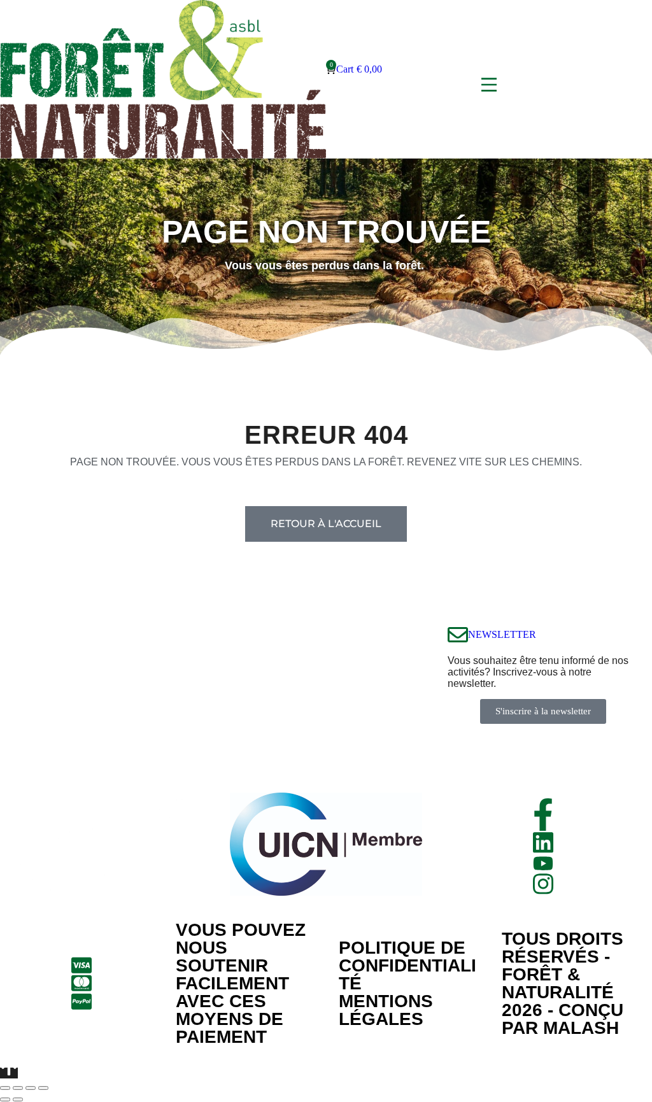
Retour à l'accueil (326, 524)
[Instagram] (543, 884)
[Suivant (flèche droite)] (18, 1099)
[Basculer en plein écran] (30, 1088)
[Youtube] (543, 863)
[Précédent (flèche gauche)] (5, 1099)
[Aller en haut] (9, 1073)
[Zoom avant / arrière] (43, 1088)
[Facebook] (543, 814)
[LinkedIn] (543, 842)
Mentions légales (386, 1010)
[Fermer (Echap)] (5, 1088)
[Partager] (18, 1088)
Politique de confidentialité (407, 965)
